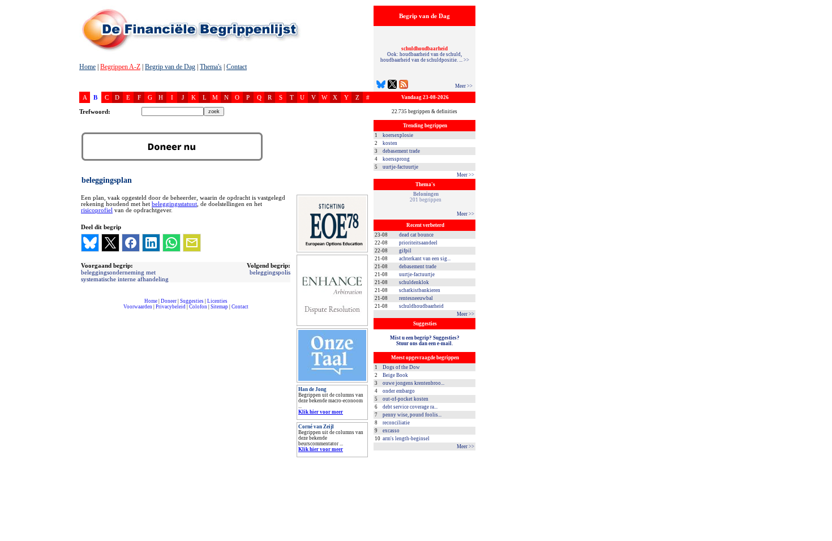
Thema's (211, 67)
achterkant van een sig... (425, 258)
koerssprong (396, 159)
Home (87, 67)
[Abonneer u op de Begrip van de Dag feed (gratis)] (403, 86)
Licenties (217, 301)
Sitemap (219, 307)
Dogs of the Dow (401, 367)
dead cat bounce (416, 235)
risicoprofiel (97, 210)
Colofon (198, 307)
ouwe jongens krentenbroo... (413, 383)
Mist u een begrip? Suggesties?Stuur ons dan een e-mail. (425, 340)
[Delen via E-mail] (192, 243)
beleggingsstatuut (174, 204)
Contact (236, 67)
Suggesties (192, 301)
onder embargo (399, 391)
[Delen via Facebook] (131, 243)
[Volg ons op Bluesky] (380, 86)
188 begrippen (425, 197)
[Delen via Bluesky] (90, 243)
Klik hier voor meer (320, 412)
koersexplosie (398, 135)
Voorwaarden (137, 307)
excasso (391, 430)
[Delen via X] (110, 243)
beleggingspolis (270, 272)
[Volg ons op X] (392, 86)
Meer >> (464, 86)
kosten (390, 143)
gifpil (405, 251)
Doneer (169, 301)
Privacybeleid (171, 307)
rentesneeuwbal (416, 298)
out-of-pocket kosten (405, 399)
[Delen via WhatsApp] (171, 243)
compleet (85, 311)
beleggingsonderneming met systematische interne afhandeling (125, 275)
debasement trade (401, 151)
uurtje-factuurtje (400, 167)
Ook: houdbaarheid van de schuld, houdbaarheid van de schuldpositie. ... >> (424, 54)
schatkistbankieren (419, 290)
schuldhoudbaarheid (421, 306)
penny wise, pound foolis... (412, 415)
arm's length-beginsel (406, 438)
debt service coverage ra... (410, 407)
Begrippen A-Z (120, 67)
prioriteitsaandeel (418, 243)
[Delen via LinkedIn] (151, 243)
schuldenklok (414, 282)
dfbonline (821, 538)
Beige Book (395, 375)
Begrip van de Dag (170, 67)
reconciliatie (396, 423)
